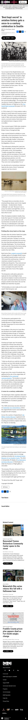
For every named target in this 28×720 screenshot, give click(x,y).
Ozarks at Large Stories (7, 539)
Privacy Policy (6, 701)
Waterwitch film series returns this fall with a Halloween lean (12, 588)
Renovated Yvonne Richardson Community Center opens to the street (13, 545)
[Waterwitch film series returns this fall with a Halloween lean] (13, 575)
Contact (4, 679)
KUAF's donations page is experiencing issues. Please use (14, 5)
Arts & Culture (6, 584)
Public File (5, 698)
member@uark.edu (9, 8)
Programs (5, 689)
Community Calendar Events (9, 685)
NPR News (5, 487)
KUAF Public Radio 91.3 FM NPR (10, 676)
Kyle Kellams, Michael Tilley (8, 639)
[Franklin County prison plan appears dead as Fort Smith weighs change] (13, 618)
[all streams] (26, 718)
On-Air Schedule (6, 692)
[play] (2, 718)
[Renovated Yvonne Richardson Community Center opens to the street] (13, 530)
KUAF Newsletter (6, 695)
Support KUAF (6, 682)
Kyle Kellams (5, 551)
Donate (23, 2)
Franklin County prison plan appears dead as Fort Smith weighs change (12, 632)
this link (5, 7)
